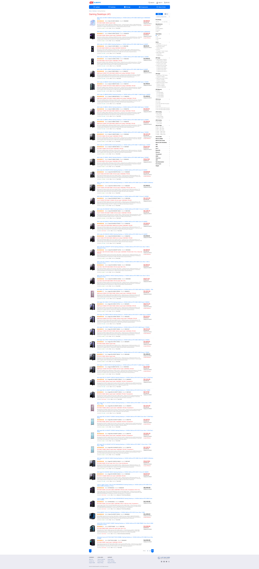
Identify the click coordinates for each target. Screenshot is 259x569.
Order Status (110, 559)
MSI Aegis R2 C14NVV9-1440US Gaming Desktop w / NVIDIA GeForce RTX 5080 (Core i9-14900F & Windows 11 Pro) (125, 459)
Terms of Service (101, 559)
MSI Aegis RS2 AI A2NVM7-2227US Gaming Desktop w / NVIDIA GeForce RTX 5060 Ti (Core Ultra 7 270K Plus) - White (124, 445)
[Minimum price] (159, 22)
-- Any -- (159, 35)
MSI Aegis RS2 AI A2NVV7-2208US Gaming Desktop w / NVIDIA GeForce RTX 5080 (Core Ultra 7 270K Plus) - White (125, 417)
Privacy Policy (101, 561)
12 (147, 550)
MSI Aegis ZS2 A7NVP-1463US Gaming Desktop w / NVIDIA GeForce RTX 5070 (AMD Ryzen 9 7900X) (123, 352)
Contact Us (91, 561)
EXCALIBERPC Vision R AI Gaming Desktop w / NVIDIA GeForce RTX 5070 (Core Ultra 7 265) (121, 512)
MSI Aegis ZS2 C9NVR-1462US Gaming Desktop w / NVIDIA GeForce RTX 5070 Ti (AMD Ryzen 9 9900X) (124, 314)
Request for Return (112, 562)
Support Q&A (92, 562)
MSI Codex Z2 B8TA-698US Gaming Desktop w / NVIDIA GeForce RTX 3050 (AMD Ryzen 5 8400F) (122, 69)
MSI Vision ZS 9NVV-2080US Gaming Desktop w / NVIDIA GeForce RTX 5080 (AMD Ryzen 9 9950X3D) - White (124, 18)
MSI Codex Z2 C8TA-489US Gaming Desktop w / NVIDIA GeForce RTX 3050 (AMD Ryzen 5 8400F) (122, 44)
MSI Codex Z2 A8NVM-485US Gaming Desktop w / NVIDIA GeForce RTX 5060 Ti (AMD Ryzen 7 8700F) (123, 144)
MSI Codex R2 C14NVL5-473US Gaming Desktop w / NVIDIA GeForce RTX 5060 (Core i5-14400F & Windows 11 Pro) (125, 183)
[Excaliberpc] (95, 2)
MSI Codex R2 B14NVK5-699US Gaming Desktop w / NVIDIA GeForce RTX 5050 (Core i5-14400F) (122, 234)
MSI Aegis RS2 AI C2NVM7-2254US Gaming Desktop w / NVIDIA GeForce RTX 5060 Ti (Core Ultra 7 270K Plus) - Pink (124, 403)
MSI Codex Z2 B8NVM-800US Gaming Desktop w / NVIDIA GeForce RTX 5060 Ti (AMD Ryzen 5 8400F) (123, 94)
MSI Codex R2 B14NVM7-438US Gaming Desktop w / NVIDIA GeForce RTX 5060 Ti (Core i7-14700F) (123, 209)
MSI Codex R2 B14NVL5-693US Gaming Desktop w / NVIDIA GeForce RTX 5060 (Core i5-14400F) (122, 221)
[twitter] (164, 562)
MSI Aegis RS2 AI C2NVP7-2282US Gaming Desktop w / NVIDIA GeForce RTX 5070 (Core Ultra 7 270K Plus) (125, 377)
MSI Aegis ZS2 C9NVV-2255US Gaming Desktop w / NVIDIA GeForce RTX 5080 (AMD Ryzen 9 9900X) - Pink (125, 289)
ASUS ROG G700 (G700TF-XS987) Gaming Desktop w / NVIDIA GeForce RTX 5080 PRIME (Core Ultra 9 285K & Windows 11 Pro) (125, 524)
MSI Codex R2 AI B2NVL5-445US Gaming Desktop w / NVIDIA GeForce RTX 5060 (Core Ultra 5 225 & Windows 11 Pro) (123, 276)
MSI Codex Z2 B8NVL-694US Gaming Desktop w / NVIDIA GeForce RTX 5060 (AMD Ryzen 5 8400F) (123, 119)
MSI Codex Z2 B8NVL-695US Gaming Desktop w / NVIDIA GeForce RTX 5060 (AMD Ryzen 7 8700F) (123, 107)
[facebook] (162, 562)
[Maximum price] (167, 22)
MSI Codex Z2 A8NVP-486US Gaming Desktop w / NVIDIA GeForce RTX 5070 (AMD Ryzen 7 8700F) (123, 132)
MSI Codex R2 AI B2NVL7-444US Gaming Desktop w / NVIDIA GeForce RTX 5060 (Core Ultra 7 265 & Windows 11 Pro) (123, 262)
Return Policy (100, 562)
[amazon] (169, 562)
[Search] (149, 2)
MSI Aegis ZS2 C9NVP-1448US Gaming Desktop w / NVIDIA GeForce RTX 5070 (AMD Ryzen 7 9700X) (123, 327)
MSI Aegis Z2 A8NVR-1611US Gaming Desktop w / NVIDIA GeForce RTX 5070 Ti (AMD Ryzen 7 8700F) (123, 365)
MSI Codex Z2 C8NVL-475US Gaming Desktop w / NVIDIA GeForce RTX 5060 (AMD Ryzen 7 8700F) (123, 56)
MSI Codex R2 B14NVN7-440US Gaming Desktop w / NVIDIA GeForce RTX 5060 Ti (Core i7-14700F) (123, 196)
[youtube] (166, 562)
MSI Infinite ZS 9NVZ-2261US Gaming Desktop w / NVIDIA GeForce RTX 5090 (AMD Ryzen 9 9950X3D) (123, 31)
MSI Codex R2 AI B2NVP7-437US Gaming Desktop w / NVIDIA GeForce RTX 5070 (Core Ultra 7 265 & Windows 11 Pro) (123, 247)
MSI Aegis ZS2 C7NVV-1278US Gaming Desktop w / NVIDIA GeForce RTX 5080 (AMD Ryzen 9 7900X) (123, 339)
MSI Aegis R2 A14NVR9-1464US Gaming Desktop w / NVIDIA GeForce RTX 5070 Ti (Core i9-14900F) (123, 472)
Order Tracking (111, 561)
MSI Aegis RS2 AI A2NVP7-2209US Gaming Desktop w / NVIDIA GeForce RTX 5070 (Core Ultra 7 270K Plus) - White (125, 431)
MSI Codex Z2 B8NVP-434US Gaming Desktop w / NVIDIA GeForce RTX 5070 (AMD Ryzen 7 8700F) (123, 82)
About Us (91, 559)
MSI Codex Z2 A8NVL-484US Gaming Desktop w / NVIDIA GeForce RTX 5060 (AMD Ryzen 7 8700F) (123, 157)
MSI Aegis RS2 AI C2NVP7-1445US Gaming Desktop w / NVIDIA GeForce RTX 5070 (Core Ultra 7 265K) (123, 390)
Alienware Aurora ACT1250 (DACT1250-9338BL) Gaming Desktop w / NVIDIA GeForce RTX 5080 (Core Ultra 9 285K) (125, 538)
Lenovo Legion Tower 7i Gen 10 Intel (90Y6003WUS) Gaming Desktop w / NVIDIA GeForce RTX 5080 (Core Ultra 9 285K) (124, 499)
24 (150, 550)
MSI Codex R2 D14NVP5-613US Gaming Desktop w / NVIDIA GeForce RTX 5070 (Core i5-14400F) (122, 170)
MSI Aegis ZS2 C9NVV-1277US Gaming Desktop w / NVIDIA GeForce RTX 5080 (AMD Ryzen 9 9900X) (123, 302)
